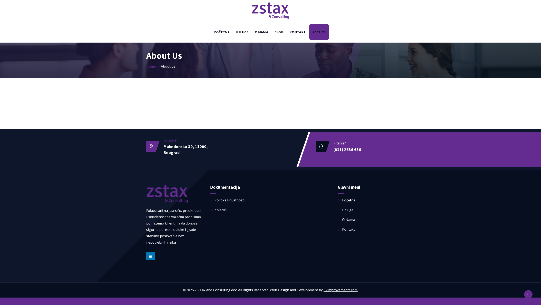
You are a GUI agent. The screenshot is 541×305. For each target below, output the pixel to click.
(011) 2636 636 (347, 149)
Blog (279, 32)
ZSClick (319, 32)
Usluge (242, 32)
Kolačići (220, 210)
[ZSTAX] (270, 11)
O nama (261, 32)
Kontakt (298, 32)
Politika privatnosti (229, 200)
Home (151, 66)
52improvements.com (341, 290)
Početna (222, 32)
